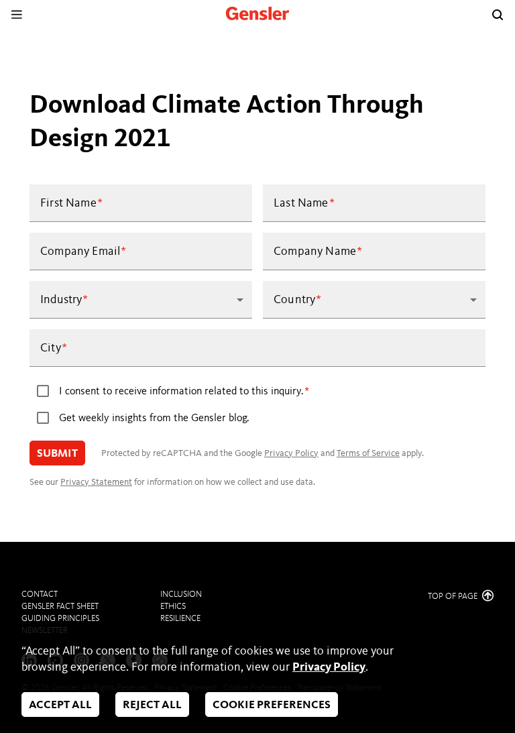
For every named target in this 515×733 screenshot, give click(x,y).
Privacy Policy (291, 453)
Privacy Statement (96, 482)
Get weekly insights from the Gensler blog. (154, 418)
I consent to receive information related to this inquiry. (181, 391)
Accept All (60, 705)
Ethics (173, 606)
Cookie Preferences (272, 705)
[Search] (497, 15)
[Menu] (16, 14)
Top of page (453, 596)
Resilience (180, 618)
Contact (39, 594)
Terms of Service (368, 453)
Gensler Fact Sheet (60, 606)
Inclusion (181, 594)
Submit (57, 453)
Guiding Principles (60, 618)
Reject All (152, 705)
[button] (141, 300)
